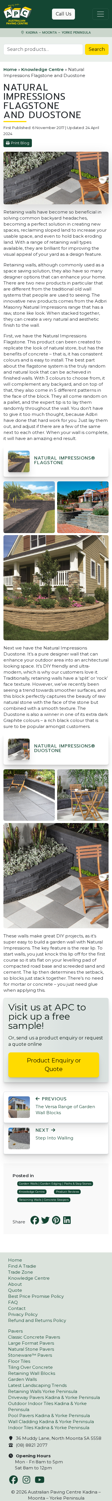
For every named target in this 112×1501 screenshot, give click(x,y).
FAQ (13, 1302)
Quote (15, 1290)
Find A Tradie (22, 1266)
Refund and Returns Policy (37, 1320)
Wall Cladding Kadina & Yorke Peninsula (51, 1421)
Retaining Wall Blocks (31, 1373)
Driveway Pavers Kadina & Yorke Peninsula (54, 1397)
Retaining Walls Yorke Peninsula (42, 1391)
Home (10, 69)
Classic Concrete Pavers (34, 1337)
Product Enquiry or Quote (54, 1065)
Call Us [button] (63, 14)
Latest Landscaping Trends (37, 1385)
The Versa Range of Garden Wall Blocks (65, 1105)
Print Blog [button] (20, 143)
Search (97, 49)
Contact (17, 1308)
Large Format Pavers (31, 1343)
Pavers (15, 1331)
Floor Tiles (19, 1361)
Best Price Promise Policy (36, 1296)
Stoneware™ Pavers (30, 1355)
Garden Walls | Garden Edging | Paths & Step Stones (55, 1183)
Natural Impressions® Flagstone (64, 460)
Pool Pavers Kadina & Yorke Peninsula (49, 1415)
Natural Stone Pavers (31, 1349)
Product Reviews (67, 1191)
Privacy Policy (23, 1314)
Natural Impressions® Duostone (64, 748)
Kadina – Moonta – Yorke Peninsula (58, 32)
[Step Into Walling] (19, 1138)
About (15, 1284)
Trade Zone (20, 1272)
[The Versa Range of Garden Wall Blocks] (19, 1107)
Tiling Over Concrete (30, 1367)
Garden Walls (22, 1379)
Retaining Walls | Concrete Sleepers (44, 1199)
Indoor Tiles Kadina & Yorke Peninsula (48, 1427)
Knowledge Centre (42, 69)
